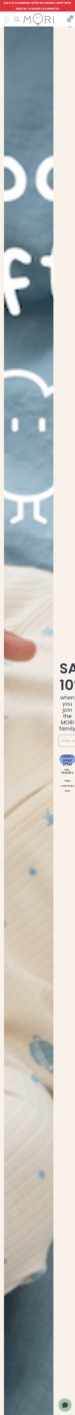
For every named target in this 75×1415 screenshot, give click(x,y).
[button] (7, 20)
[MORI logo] (39, 19)
